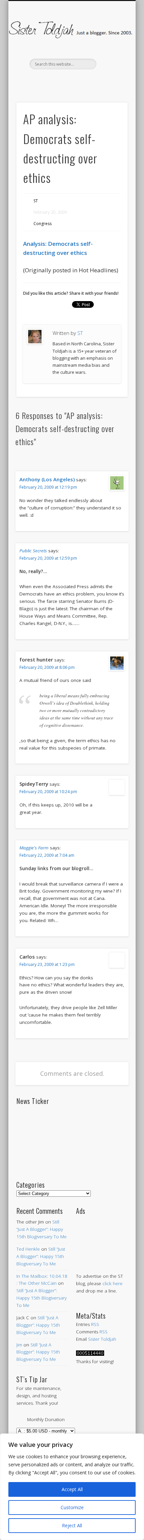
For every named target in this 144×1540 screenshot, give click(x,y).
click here (112, 1283)
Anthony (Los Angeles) (47, 479)
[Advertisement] (102, 1237)
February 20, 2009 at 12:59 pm (48, 558)
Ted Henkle (28, 1249)
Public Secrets (33, 551)
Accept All (72, 1489)
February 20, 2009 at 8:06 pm (47, 667)
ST (35, 201)
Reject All (72, 1525)
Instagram (99, 80)
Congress (42, 223)
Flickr (85, 80)
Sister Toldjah (102, 1339)
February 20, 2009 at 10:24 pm (48, 791)
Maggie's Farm (34, 848)
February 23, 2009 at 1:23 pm (47, 964)
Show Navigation (111, 60)
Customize (72, 1507)
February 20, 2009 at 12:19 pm (48, 487)
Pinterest (71, 80)
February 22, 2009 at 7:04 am (46, 855)
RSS (95, 1324)
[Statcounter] (90, 1354)
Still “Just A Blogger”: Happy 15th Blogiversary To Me (41, 1229)
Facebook (43, 80)
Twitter (57, 80)
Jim (19, 1345)
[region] (72, 1486)
